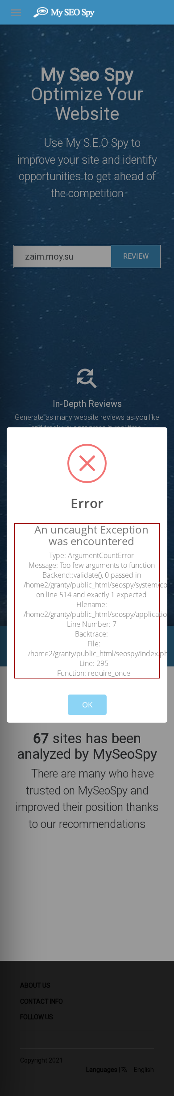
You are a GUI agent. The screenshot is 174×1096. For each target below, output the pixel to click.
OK (87, 704)
